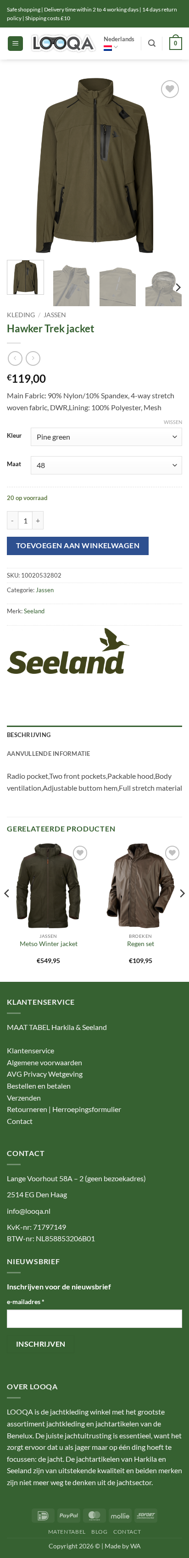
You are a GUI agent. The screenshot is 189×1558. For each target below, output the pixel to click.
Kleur (14, 436)
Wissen (173, 422)
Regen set (140, 943)
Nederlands (119, 39)
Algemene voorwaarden (44, 1062)
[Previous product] (33, 358)
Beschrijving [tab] (28, 734)
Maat (14, 464)
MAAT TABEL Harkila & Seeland (57, 1027)
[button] (15, 43)
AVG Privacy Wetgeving (45, 1073)
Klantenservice (30, 1050)
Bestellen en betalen (39, 1085)
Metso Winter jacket (49, 943)
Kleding (21, 315)
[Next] (167, 165)
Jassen (55, 315)
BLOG (99, 1531)
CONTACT (127, 1531)
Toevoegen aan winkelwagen (78, 545)
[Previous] (22, 165)
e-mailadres (25, 1301)
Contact (20, 1121)
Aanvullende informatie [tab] (48, 753)
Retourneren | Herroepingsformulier (64, 1109)
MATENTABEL (67, 1531)
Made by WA (123, 1546)
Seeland (34, 611)
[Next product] (15, 358)
